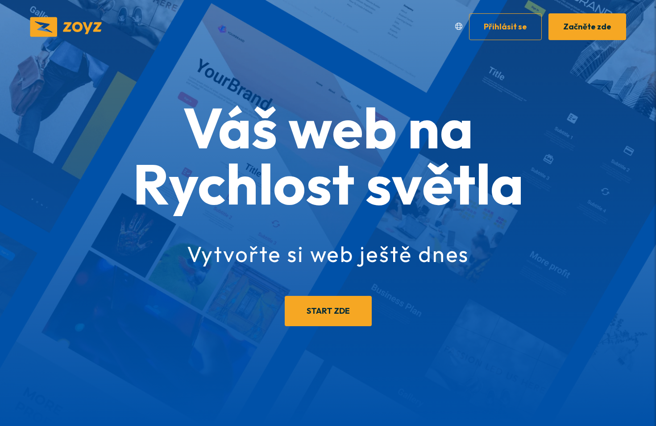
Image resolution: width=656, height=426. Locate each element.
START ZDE (328, 311)
